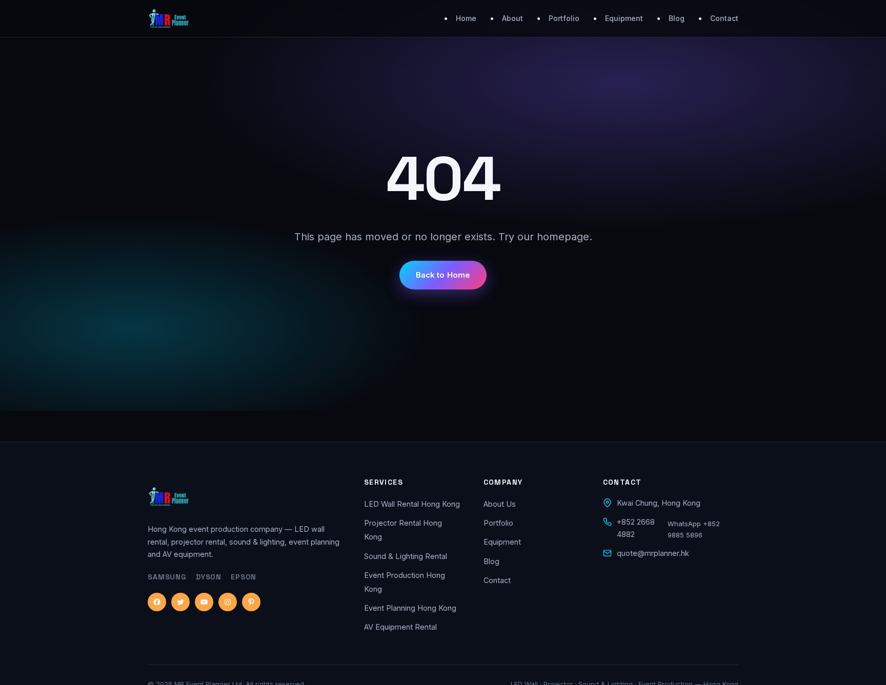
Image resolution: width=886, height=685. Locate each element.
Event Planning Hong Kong (410, 608)
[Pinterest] (251, 602)
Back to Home (443, 275)
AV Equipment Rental (400, 626)
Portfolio (564, 18)
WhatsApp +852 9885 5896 (694, 529)
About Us (500, 504)
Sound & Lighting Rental (405, 556)
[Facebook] (157, 602)
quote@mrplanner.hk (653, 553)
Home (466, 18)
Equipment (624, 18)
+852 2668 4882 (636, 528)
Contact (724, 18)
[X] (180, 602)
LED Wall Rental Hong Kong (412, 504)
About (512, 18)
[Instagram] (227, 602)
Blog (676, 18)
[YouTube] (204, 602)
